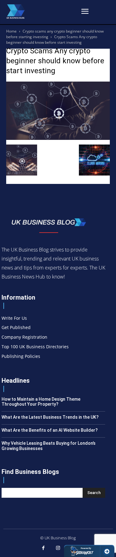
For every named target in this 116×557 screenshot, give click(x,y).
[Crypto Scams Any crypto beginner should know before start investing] (58, 138)
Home (11, 31)
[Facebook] (43, 548)
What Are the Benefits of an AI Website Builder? (50, 430)
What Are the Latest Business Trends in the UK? (50, 417)
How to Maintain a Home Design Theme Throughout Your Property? (41, 402)
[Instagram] (58, 548)
